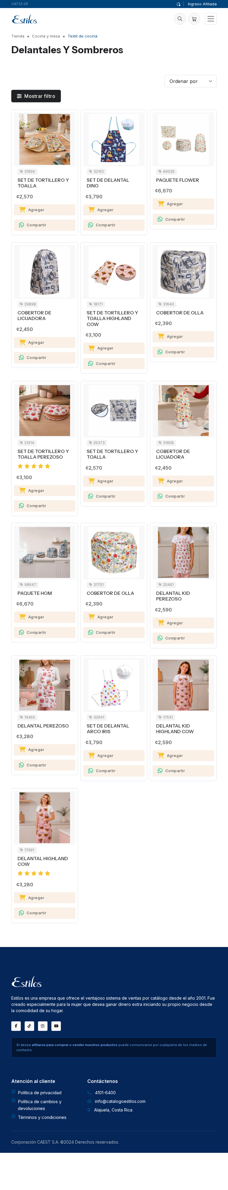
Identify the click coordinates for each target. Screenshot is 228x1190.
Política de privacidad (39, 1092)
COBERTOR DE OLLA (180, 313)
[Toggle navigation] (211, 19)
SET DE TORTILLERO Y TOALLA (43, 183)
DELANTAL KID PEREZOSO (173, 596)
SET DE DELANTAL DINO (108, 183)
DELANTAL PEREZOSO (43, 726)
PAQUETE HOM (35, 593)
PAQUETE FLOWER (177, 180)
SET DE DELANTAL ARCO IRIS (108, 729)
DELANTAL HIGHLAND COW (43, 861)
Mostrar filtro (39, 96)
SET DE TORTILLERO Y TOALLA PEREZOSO (43, 454)
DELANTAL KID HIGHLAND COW (175, 729)
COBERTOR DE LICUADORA (34, 316)
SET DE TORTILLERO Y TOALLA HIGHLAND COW (112, 318)
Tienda (17, 36)
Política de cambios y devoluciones (39, 1105)
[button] (180, 19)
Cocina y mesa (46, 36)
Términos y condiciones (42, 1117)
